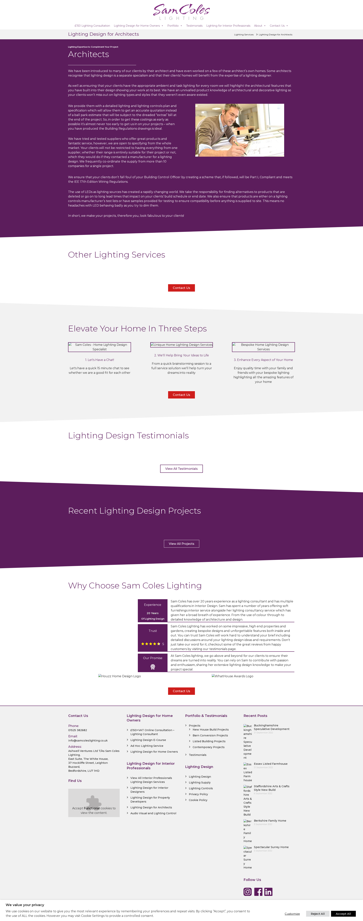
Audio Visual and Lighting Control (153, 813)
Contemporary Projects (209, 747)
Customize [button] (292, 914)
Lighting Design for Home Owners (137, 25)
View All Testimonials (181, 469)
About (258, 25)
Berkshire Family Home (270, 820)
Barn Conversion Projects (210, 735)
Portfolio (173, 25)
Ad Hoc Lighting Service (146, 746)
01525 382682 (77, 730)
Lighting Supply (200, 782)
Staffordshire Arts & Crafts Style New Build (271, 788)
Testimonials (194, 25)
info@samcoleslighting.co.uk (88, 740)
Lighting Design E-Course (148, 740)
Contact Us (277, 25)
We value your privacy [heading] (25, 905)
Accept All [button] (343, 914)
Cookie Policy (198, 800)
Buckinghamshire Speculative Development (271, 727)
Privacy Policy (198, 794)
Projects (194, 725)
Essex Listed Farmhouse (271, 763)
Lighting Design (200, 776)
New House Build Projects (211, 729)
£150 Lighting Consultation (92, 25)
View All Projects (181, 544)
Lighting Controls (201, 788)
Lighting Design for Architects (151, 807)
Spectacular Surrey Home (271, 847)
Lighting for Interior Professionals (228, 25)
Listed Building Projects (209, 741)
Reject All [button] (318, 914)
